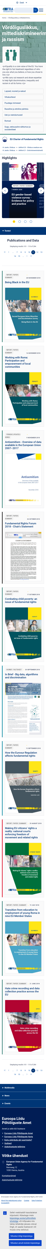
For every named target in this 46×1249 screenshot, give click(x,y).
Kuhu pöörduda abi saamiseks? (18, 1140)
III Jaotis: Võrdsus (9, 147)
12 (37, 252)
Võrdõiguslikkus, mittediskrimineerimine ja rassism (25, 18)
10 (29, 252)
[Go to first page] (5, 252)
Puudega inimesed (13, 103)
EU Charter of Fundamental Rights (27, 139)
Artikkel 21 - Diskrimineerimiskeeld (31, 150)
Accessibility (5, 1203)
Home (4, 18)
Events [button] (7, 1103)
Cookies (26, 1200)
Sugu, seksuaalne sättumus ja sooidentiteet (18, 128)
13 (41, 252)
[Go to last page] (31, 256)
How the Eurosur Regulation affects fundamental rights (21, 754)
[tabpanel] (23, 190)
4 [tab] (31, 221)
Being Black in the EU (17, 282)
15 (19, 256)
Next (41, 190)
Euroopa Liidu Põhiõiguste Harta (18, 1136)
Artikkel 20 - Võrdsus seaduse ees (30, 147)
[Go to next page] (27, 256)
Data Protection (37, 1200)
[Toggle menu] (41, 10)
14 (15, 256)
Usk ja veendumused (13, 115)
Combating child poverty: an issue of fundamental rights (21, 600)
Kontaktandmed (9, 1176)
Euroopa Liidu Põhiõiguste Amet (18, 1133)
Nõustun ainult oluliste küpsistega (25, 1243)
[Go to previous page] (9, 252)
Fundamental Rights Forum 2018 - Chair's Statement (20, 525)
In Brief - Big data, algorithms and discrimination (21, 676)
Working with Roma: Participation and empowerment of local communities (18, 362)
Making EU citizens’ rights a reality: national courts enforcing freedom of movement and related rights (21, 833)
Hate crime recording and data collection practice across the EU (22, 991)
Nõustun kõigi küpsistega (22, 1236)
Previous (5, 190)
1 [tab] (14, 221)
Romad (8, 121)
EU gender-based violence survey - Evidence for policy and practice (23, 199)
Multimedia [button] (9, 1088)
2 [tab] (19, 221)
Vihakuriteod (10, 97)
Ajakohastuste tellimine (14, 1147)
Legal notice (17, 1200)
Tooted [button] (8, 231)
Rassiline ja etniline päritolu (16, 109)
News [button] (7, 1095)
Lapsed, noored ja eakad (15, 91)
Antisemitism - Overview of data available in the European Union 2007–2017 (23, 445)
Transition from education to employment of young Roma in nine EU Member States (22, 913)
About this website (7, 1200)
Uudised (8, 1143)
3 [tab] (25, 221)
